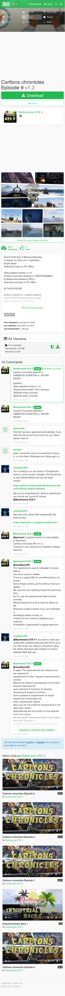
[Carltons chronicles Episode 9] (32, 189)
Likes (27, 249)
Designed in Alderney (12, 983)
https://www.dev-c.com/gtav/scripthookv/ (35, 522)
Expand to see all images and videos (32, 240)
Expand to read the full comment (37, 729)
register (41, 742)
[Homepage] (20, 115)
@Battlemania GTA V (24, 499)
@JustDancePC (21, 564)
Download (34, 95)
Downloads (12, 249)
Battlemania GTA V (31, 112)
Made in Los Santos (11, 986)
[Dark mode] (56, 4)
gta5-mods (19, 428)
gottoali (17, 449)
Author (37, 369)
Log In (29, 742)
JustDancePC (20, 467)
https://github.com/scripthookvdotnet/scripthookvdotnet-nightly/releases (37, 487)
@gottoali (18, 537)
